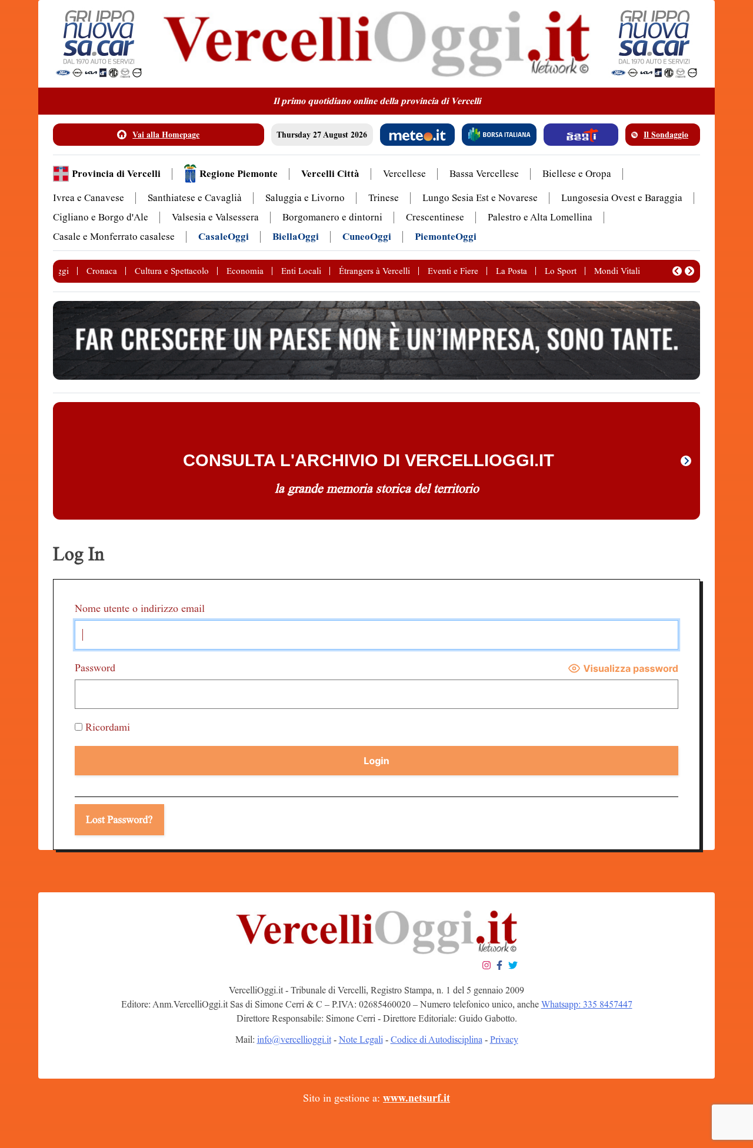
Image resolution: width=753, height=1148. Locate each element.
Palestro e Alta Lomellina (540, 217)
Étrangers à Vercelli (374, 271)
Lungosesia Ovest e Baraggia (621, 198)
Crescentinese (435, 217)
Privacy (504, 1040)
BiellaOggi (295, 237)
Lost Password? (119, 819)
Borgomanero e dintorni (332, 217)
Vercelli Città (330, 174)
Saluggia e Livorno (305, 198)
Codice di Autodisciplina (436, 1040)
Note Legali (361, 1040)
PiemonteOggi (446, 237)
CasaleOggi (223, 237)
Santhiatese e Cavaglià (195, 198)
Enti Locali (301, 271)
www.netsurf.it (416, 1098)
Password (95, 668)
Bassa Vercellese (484, 174)
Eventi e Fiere (453, 271)
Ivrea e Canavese (88, 198)
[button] (677, 271)
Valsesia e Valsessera (215, 217)
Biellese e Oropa (576, 174)
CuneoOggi (366, 237)
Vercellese (404, 174)
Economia (245, 271)
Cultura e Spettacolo (172, 271)
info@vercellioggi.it (294, 1040)
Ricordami (106, 727)
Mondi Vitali (617, 271)
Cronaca (101, 271)
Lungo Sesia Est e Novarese (480, 198)
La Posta (511, 271)
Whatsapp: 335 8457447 (586, 1004)
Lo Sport (561, 271)
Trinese (383, 198)
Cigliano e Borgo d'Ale (100, 217)
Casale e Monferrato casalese (114, 237)
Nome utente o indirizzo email (140, 608)
